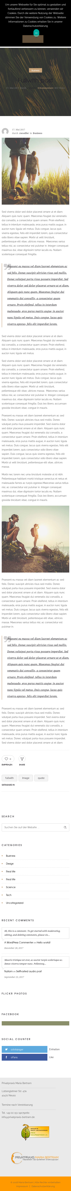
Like (51, 1057)
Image (25, 778)
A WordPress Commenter (18, 942)
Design (10, 863)
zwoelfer (32, 88)
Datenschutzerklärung (43, 1186)
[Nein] (32, 39)
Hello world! (43, 942)
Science (11, 887)
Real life (10, 871)
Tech (9, 895)
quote (41, 778)
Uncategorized (14, 902)
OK (36, 33)
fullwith (9, 778)
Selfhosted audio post (29, 971)
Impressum (22, 1186)
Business (10, 855)
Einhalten (54, 1049)
